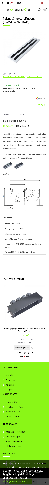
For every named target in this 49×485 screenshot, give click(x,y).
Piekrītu (42, 463)
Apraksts (8, 126)
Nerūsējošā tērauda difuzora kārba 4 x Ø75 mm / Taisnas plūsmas (24, 330)
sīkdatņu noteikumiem (14, 481)
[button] (21, 356)
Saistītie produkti (14, 279)
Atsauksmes (22, 126)
